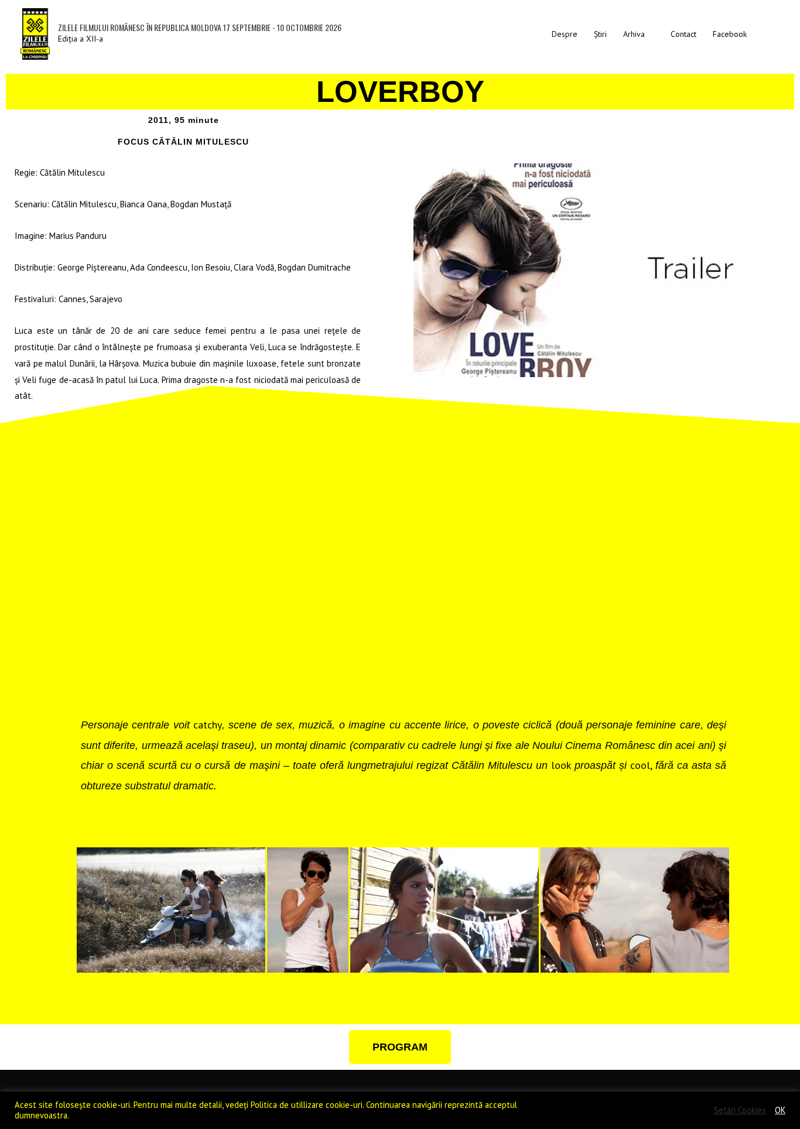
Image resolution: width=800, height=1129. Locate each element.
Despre (564, 34)
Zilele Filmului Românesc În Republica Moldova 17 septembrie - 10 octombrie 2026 (199, 27)
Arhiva (634, 34)
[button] (767, 34)
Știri (600, 34)
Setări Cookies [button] (740, 1110)
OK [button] (780, 1110)
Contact (683, 34)
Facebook (730, 34)
